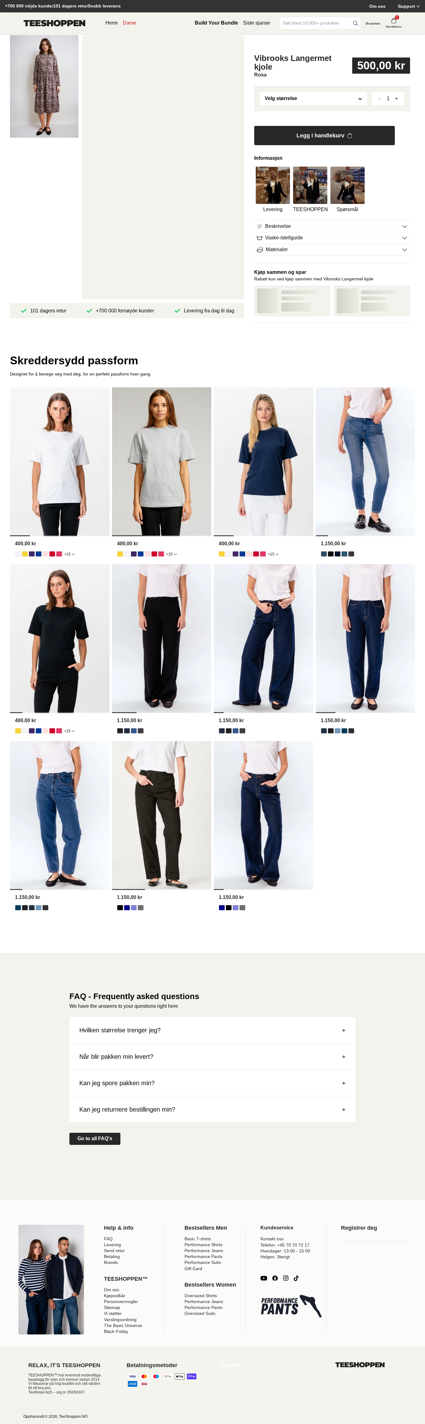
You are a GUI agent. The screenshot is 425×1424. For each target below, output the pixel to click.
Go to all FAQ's (94, 1138)
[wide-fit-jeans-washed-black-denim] (141, 731)
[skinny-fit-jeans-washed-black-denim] (351, 554)
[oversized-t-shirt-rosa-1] (59, 554)
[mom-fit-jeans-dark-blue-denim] (324, 731)
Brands (111, 1262)
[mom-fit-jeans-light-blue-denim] (337, 731)
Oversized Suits (199, 1313)
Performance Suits (202, 1262)
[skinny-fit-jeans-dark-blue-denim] (337, 554)
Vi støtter (113, 1313)
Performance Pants (203, 1256)
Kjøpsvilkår (114, 1295)
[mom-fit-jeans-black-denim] (331, 731)
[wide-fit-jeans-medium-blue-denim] (134, 731)
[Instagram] (285, 1278)
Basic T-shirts (197, 1238)
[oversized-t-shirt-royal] (38, 554)
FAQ (108, 1238)
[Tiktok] (296, 1278)
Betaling (112, 1256)
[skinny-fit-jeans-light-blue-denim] (324, 554)
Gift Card (193, 1268)
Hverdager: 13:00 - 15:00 (285, 1250)
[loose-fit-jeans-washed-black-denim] (141, 907)
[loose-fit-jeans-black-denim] (120, 907)
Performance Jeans (203, 1250)
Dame (129, 22)
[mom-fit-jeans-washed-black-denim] (351, 731)
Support (406, 6)
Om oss (377, 6)
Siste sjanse (256, 22)
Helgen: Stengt (275, 1256)
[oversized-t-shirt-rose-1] (45, 554)
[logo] (54, 23)
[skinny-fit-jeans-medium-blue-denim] (344, 554)
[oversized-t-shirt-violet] (32, 554)
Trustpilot (230, 1365)
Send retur (114, 1250)
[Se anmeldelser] (332, 44)
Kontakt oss (271, 1238)
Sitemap (112, 1307)
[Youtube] (263, 1278)
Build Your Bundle (216, 22)
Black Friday (116, 1331)
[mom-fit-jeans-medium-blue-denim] (344, 731)
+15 (67, 554)
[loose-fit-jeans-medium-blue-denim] (134, 907)
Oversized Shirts (200, 1295)
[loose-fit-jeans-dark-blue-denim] (127, 907)
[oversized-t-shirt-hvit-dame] (18, 554)
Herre (111, 22)
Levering (112, 1244)
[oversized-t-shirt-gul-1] (25, 554)
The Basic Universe (123, 1325)
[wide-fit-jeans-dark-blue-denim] (127, 731)
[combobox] (316, 23)
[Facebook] (275, 1278)
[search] (356, 23)
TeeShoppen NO (73, 1416)
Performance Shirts (203, 1244)
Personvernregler (121, 1301)
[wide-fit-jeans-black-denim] (120, 731)
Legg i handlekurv (320, 135)
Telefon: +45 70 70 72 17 (285, 1244)
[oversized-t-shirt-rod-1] (52, 554)
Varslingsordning (120, 1319)
